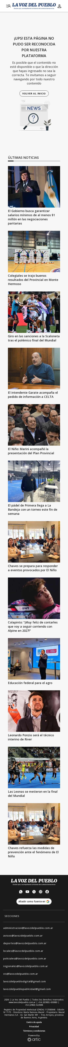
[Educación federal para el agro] (34, 659)
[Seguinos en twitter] (34, 892)
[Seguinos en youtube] (27, 892)
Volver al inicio (34, 93)
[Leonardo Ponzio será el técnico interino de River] (34, 711)
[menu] (8, 6)
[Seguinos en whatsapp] (21, 892)
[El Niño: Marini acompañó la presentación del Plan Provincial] (34, 425)
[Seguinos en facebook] (47, 892)
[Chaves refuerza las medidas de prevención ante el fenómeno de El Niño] (34, 824)
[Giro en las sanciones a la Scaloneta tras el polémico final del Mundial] (34, 312)
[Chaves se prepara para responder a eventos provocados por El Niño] (34, 542)
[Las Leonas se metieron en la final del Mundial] (34, 767)
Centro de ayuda (34, 1022)
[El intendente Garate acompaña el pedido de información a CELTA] (34, 368)
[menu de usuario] (59, 6)
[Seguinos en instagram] (40, 892)
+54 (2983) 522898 (34, 1005)
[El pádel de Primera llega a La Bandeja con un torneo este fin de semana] (34, 481)
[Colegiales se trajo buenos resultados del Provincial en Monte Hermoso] (34, 251)
